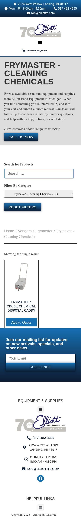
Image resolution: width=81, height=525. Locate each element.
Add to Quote (21, 322)
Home (9, 231)
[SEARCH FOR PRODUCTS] (38, 173)
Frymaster (44, 231)
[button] (40, 42)
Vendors (25, 231)
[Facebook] (40, 478)
